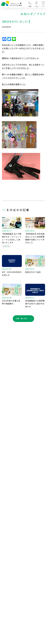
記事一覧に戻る (22, 318)
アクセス (36, 6)
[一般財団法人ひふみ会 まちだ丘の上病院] (11, 4)
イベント (6, 246)
